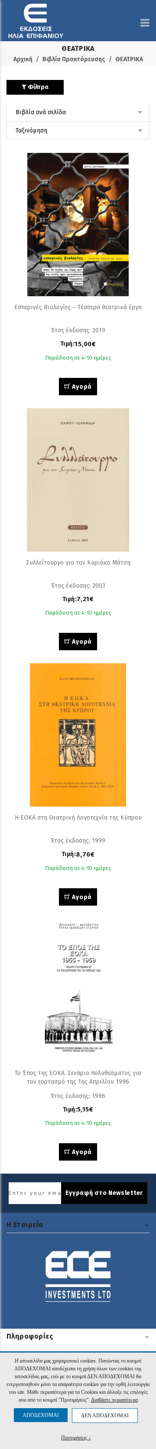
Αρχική (22, 59)
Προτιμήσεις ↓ (76, 1437)
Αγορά (81, 386)
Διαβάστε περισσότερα (114, 1400)
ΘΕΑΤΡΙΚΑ (129, 59)
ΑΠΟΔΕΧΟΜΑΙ (41, 1415)
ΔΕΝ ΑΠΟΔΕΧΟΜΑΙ (105, 1416)
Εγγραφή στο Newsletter (104, 1193)
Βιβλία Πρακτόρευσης (73, 59)
